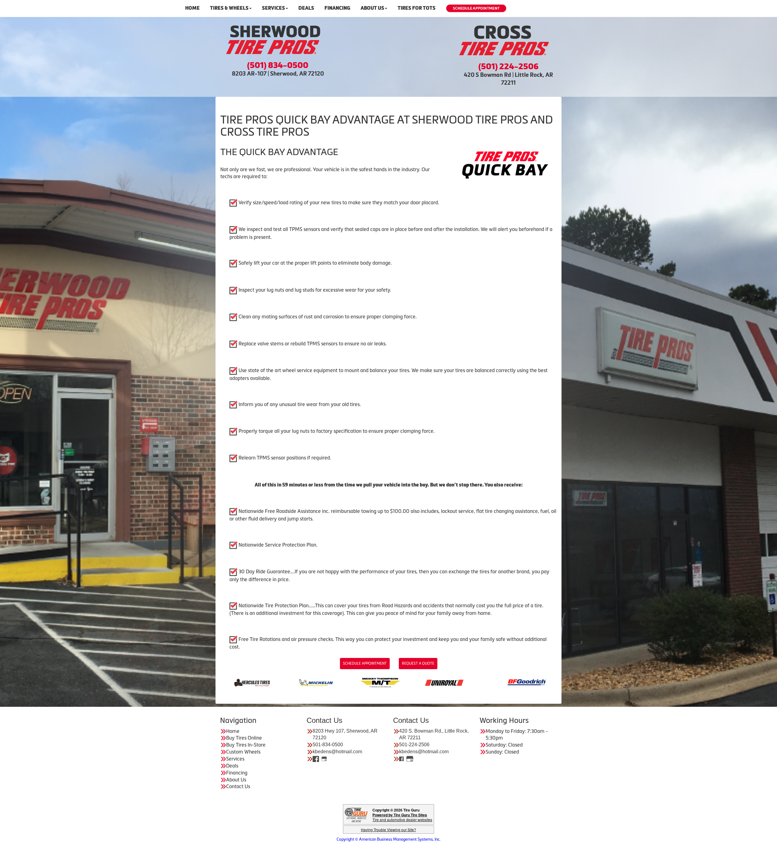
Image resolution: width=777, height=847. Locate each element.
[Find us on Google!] (324, 758)
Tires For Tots (417, 8)
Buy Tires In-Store (246, 744)
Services (273, 8)
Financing (337, 8)
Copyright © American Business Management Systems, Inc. (388, 839)
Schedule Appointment (365, 663)
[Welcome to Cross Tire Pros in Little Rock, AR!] (504, 40)
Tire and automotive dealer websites (402, 817)
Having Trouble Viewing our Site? (388, 829)
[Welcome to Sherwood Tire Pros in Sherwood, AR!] (273, 39)
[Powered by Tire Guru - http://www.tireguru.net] (356, 814)
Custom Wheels (243, 751)
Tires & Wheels (229, 8)
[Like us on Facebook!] (316, 758)
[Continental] (463, 682)
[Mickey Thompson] (253, 682)
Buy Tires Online (244, 737)
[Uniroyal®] (317, 682)
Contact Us (238, 786)
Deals (306, 8)
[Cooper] (527, 682)
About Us (372, 8)
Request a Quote (418, 663)
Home (192, 8)
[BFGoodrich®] (399, 682)
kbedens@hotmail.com (337, 751)
